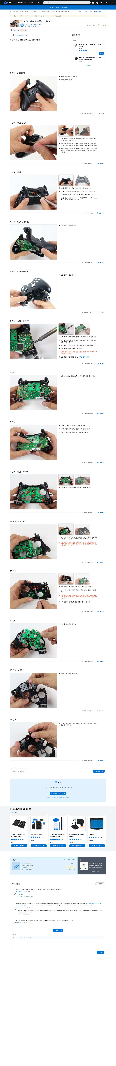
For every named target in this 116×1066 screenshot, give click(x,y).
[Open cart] (101, 2)
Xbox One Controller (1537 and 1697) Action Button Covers (90, 58)
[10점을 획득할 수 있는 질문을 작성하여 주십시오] (74, 867)
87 (95, 25)
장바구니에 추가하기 (19, 846)
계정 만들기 (64, 7)
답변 (91, 11)
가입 (105, 2)
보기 (101, 53)
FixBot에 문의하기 (88, 114)
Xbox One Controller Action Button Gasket (90, 45)
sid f (19, 914)
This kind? (20, 894)
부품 (80, 11)
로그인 (111, 2)
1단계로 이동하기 (20, 35)
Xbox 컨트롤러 (33, 11)
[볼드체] (13, 938)
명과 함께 (72, 859)
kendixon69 (19, 891)
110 (100, 25)
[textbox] (58, 944)
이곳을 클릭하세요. (84, 357)
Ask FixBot (97, 771)
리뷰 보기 (58, 16)
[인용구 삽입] (24, 938)
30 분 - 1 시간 (15, 30)
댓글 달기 (100, 120)
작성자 (14, 860)
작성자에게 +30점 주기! (59, 793)
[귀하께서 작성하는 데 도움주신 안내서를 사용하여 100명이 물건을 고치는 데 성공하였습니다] (67, 867)
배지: (73, 863)
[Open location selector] (97, 2)
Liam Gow (20, 896)
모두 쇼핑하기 (14, 812)
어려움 (24, 30)
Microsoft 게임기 (24, 11)
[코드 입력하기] (18, 938)
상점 (39, 2)
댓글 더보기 (59, 930)
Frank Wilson (19, 907)
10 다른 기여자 (37, 24)
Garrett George (28, 24)
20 (105, 25)
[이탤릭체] (16, 938)
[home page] (8, 2)
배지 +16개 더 (72, 869)
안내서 (85, 11)
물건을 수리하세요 (21, 2)
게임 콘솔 (15, 11)
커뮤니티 (31, 2)
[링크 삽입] (21, 938)
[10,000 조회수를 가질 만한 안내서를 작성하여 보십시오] (70, 867)
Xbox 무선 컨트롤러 (44, 11)
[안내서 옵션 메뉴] (104, 11)
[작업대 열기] (93, 2)
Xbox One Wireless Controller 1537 (59, 11)
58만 (90, 25)
